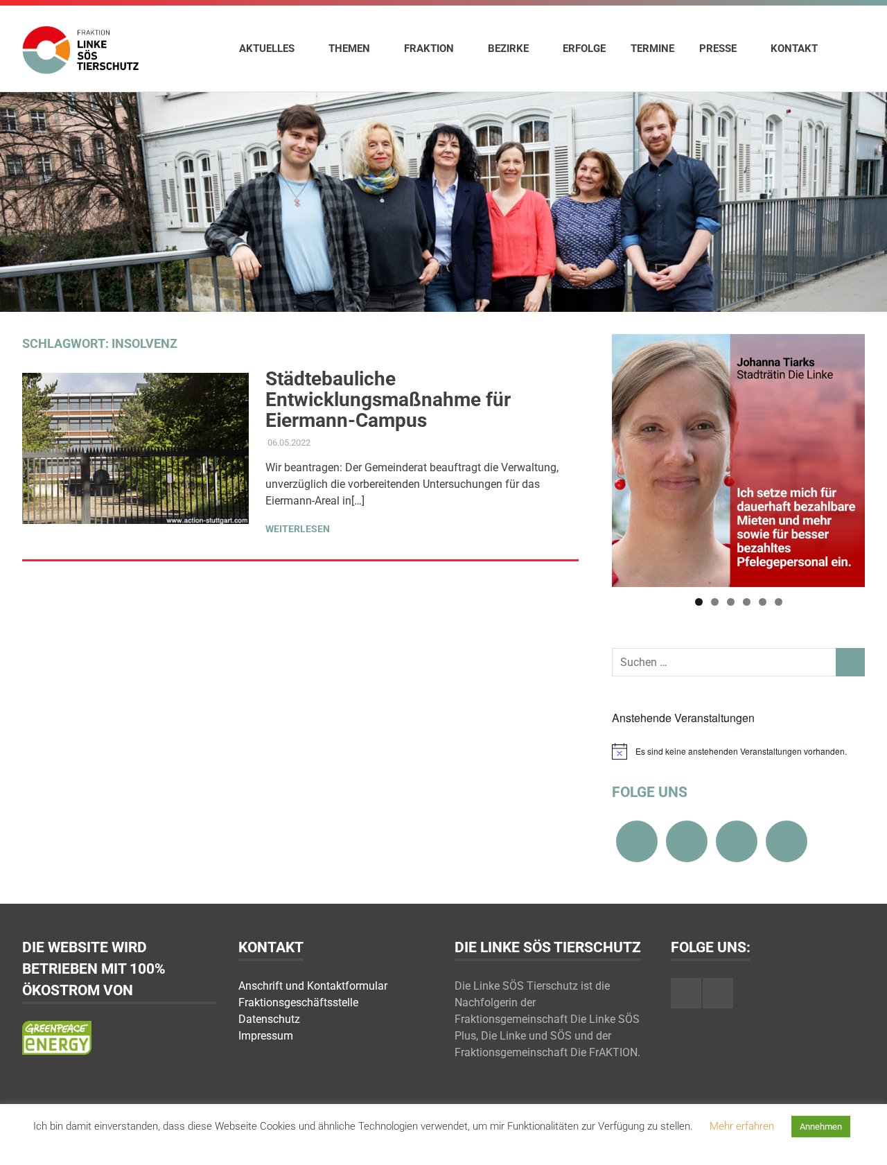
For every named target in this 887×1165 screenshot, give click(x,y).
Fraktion (429, 48)
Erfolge (584, 48)
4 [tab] (746, 602)
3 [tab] (731, 602)
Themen (349, 48)
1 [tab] (699, 602)
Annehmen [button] (821, 1126)
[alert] (738, 751)
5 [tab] (762, 602)
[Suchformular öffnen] (847, 47)
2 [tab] (715, 602)
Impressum (265, 1035)
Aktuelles (267, 48)
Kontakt (794, 48)
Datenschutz (269, 1019)
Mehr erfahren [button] (742, 1126)
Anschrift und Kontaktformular (312, 985)
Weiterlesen (297, 528)
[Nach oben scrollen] (862, 1140)
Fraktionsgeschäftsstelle (298, 1002)
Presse (718, 48)
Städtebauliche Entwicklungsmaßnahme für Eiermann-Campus (388, 399)
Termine (652, 48)
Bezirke (508, 48)
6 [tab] (778, 602)
